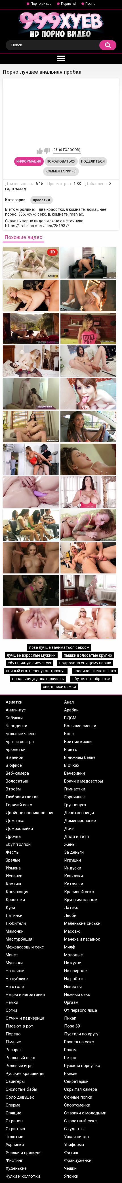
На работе (74, 978)
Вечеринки (74, 773)
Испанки (14, 876)
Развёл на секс (79, 1041)
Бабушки (14, 717)
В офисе (14, 765)
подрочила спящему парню (85, 663)
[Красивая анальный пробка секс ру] (88, 524)
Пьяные (13, 1041)
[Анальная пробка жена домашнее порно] (31, 393)
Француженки (77, 1160)
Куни (10, 907)
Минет (12, 955)
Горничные (75, 796)
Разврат (14, 1049)
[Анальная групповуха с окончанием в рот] (88, 623)
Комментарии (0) (61, 171)
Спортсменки (77, 1105)
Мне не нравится (47, 151)
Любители (16, 923)
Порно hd (68, 4)
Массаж (72, 931)
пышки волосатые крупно (88, 655)
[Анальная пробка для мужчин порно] (31, 295)
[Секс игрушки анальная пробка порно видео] (31, 492)
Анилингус (16, 710)
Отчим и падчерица (25, 1018)
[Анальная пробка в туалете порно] (31, 328)
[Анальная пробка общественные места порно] (88, 426)
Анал (69, 702)
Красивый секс (79, 891)
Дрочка (13, 836)
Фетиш (71, 1152)
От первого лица (80, 1010)
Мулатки (14, 962)
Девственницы (79, 812)
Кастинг (14, 883)
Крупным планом (80, 899)
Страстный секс (80, 1120)
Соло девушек (20, 1097)
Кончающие (18, 891)
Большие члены (21, 733)
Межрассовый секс (25, 947)
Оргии (11, 1010)
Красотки (41, 200)
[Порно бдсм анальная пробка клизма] (31, 459)
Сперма (13, 1105)
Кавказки (73, 876)
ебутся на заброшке (91, 678)
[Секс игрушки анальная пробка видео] (31, 361)
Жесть (12, 852)
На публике (17, 978)
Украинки (15, 1144)
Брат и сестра (20, 741)
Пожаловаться (61, 161)
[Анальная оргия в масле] (31, 623)
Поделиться (93, 161)
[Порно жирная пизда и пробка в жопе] (31, 590)
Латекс (71, 907)
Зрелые (13, 860)
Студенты (74, 1128)
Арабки (71, 710)
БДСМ (70, 717)
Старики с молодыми (85, 1113)
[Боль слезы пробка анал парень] (88, 557)
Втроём (13, 789)
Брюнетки (16, 749)
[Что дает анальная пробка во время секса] (88, 393)
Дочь (69, 828)
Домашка (15, 820)
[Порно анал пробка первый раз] (31, 557)
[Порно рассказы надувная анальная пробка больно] (31, 524)
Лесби (70, 915)
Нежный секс (77, 994)
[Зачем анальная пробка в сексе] (88, 328)
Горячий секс (19, 804)
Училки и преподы (23, 1152)
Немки (12, 1002)
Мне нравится (40, 151)
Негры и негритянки (25, 994)
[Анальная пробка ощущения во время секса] (88, 361)
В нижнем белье (80, 757)
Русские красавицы (25, 1073)
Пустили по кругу (81, 1034)
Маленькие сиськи (82, 923)
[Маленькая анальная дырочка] (88, 590)
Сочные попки (78, 1097)
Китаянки (73, 883)
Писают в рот (19, 1026)
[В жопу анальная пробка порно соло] (88, 459)
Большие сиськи (80, 725)
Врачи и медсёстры (83, 781)
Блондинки (16, 725)
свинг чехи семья (59, 686)
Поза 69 (72, 1026)
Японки (71, 1176)
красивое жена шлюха (95, 671)
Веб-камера (17, 773)
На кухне (72, 962)
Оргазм (71, 1002)
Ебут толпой (18, 844)
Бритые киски (78, 741)
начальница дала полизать (38, 678)
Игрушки (72, 860)
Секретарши (76, 1081)
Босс (69, 733)
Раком (70, 1049)
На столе (15, 986)
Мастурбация (19, 939)
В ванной (14, 757)
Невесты (73, 986)
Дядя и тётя (76, 836)
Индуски (72, 868)
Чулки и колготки (23, 1176)
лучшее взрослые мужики (31, 655)
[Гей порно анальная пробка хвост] (88, 263)
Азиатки (14, 702)
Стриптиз (15, 1128)
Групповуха (75, 804)
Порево (13, 1034)
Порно (90, 4)
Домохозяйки (19, 828)
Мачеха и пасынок (82, 939)
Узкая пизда (76, 1136)
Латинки (14, 915)
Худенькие (16, 1168)
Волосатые (17, 781)
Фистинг (14, 1160)
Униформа (74, 1144)
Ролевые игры (19, 1065)
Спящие (13, 1113)
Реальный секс (20, 1057)
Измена (13, 868)
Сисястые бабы (21, 1089)
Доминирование (80, 820)
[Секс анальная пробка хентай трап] (31, 426)
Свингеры (15, 1081)
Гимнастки (74, 789)
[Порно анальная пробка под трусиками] (88, 295)
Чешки (70, 1168)
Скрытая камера (80, 1089)
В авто (70, 749)
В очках (71, 765)
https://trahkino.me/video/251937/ (37, 226)
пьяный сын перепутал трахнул (36, 671)
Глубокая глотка (22, 796)
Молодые (73, 955)
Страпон (14, 1120)
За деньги (74, 852)
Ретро (70, 1057)
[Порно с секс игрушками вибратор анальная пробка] (88, 492)
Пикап (70, 1018)
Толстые (14, 1136)
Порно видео (41, 4)
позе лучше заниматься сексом (59, 647)
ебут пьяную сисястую (29, 663)
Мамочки (15, 931)
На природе (75, 970)
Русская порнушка (82, 1065)
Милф (69, 947)
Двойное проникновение (30, 812)
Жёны (69, 844)
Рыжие (70, 1073)
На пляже (15, 970)
